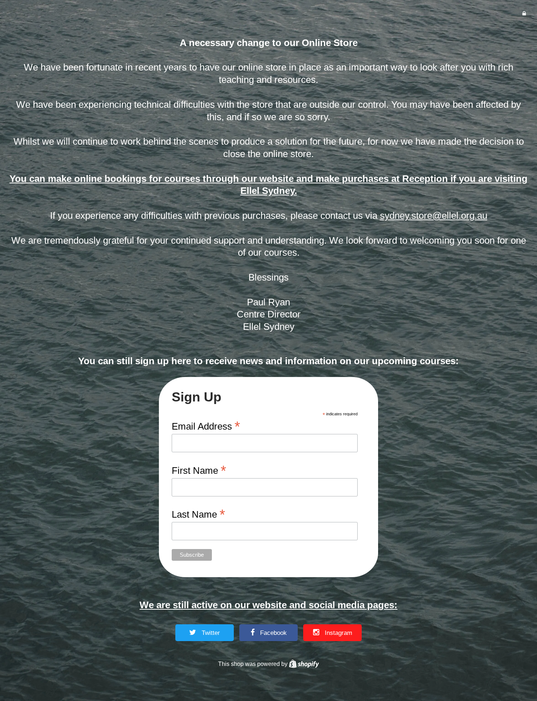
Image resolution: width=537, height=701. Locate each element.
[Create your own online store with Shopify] (304, 663)
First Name (199, 470)
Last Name (198, 514)
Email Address (206, 426)
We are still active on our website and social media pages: (268, 604)
